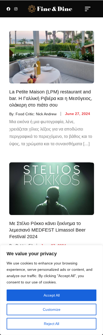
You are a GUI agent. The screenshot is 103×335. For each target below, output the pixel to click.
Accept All (52, 295)
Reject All (51, 324)
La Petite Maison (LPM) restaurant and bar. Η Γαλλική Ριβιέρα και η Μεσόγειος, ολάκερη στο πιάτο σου (50, 98)
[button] (87, 8)
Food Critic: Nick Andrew (36, 114)
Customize (51, 309)
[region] (51, 290)
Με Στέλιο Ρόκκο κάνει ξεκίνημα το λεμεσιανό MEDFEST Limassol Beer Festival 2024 (47, 230)
